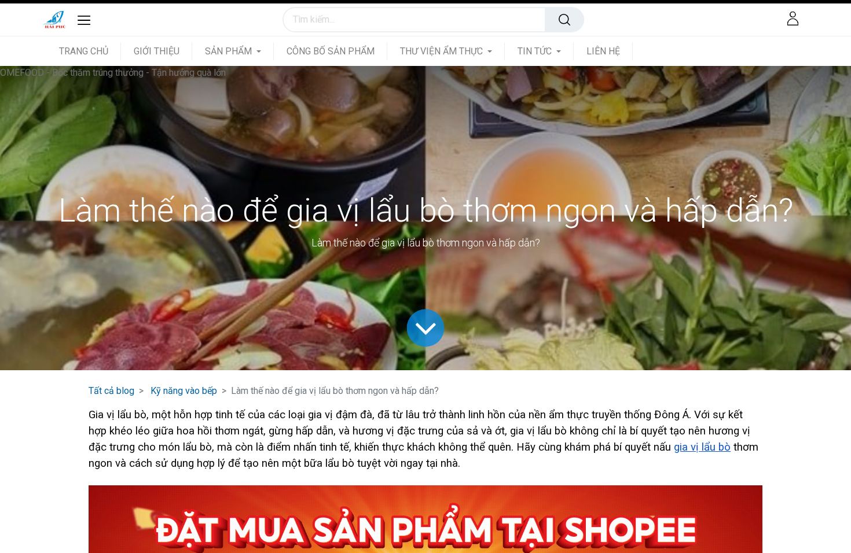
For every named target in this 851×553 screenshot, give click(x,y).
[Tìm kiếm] (564, 19)
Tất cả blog (111, 390)
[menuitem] (90, 51)
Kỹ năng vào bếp (184, 390)
